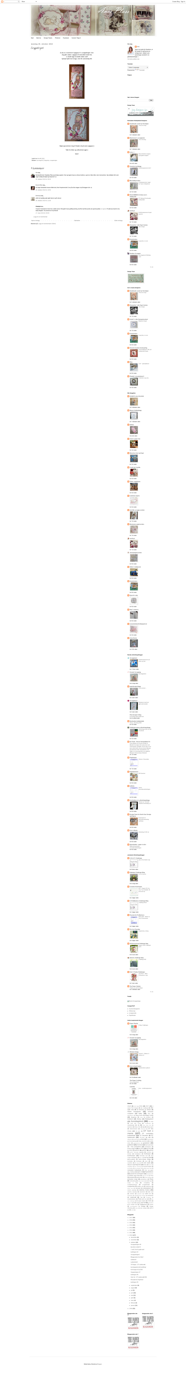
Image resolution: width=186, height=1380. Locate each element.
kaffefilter (149, 1152)
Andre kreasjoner (134, 1111)
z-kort (132, 1210)
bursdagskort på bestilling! (138, 1267)
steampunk (150, 1195)
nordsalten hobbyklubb (134, 1170)
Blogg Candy (149, 1115)
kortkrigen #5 (134, 1282)
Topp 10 (129, 1202)
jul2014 (137, 1150)
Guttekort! (133, 1259)
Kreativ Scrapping (135, 672)
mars (132, 1300)
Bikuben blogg (134, 1052)
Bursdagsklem (142, 673)
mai (132, 1295)
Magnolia (46, 160)
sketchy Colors (144, 1190)
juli (132, 1290)
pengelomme (150, 1173)
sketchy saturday (132, 1191)
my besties (130, 1168)
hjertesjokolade (149, 1144)
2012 (131, 1230)
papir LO (139, 1172)
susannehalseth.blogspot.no (138, 624)
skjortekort (142, 1191)
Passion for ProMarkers (137, 915)
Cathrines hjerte (135, 496)
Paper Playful (134, 1023)
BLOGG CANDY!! (136, 1247)
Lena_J (132, 152)
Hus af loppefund (134, 1082)
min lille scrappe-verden (137, 510)
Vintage (143, 1206)
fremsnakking (132, 1141)
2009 (131, 1308)
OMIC (146, 1170)
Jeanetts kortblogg (135, 166)
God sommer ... (143, 688)
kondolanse (138, 1154)
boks (141, 1117)
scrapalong (147, 1182)
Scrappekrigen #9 (136, 1244)
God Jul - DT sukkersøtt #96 (139, 1277)
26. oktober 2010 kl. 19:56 (43, 190)
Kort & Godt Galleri (135, 1066)
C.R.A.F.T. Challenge (136, 858)
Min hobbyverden (135, 180)
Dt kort (138, 1131)
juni (132, 1293)
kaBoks (132, 786)
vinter (136, 1208)
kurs (146, 1161)
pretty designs (148, 1177)
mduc (145, 1164)
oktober (133, 1242)
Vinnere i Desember (144, 759)
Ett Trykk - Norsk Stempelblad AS (140, 741)
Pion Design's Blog (135, 715)
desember (134, 1237)
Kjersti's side (134, 595)
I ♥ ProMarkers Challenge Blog (139, 901)
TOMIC (149, 1200)
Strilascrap (132, 1011)
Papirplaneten (134, 771)
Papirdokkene (149, 1172)
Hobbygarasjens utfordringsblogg (140, 727)
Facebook (66, 38)
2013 (131, 1227)
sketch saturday (131, 1190)
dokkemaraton (133, 1128)
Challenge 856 (142, 959)
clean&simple (130, 1125)
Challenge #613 (143, 902)
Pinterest (57, 38)
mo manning (138, 1166)
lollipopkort (130, 1164)
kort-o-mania (131, 1159)
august (133, 1288)
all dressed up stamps (144, 1109)
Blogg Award (139, 1115)
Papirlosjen (133, 757)
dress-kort (143, 1128)
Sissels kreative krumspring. (138, 348)
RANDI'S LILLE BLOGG (137, 396)
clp (138, 1125)
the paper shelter (140, 1200)
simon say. (130, 1188)
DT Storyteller (144, 1135)
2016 (140, 1106)
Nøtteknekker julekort (144, 1067)
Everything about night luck (137, 716)
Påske (151, 1179)
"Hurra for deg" (142, 125)
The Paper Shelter (135, 986)
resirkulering (132, 1181)
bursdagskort (40, 160)
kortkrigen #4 (134, 1252)
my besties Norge (139, 1168)
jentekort (129, 1148)
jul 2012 (149, 1148)
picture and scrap (134, 1175)
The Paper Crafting (135, 1080)
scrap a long (132, 1182)
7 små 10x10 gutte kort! (137, 1249)
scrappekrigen (53, 160)
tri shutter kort (133, 1204)
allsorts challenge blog (136, 958)
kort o (140, 1157)
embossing (136, 1139)
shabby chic (140, 1186)
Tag (141, 1197)
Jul (135, 1148)
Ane (138, 46)
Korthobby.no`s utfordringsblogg (140, 800)
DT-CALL (142, 1137)
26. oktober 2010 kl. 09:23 (43, 179)
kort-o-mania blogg (145, 1159)
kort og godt (147, 1157)
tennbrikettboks (131, 1199)
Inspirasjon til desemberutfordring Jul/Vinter (144, 819)
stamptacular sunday (140, 1195)
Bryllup (139, 1119)
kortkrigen (139, 1161)
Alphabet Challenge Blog (137, 872)
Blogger (99, 1364)
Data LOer (137, 1127)
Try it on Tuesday (135, 929)
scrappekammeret (132, 1184)
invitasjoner (148, 1146)
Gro (37, 172)
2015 (135, 1106)
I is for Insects (142, 874)
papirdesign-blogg (135, 686)
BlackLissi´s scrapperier (137, 138)
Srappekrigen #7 (135, 1272)
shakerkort (148, 1186)
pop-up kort (145, 1175)
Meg (131, 362)
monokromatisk (147, 1166)
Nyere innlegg (35, 220)
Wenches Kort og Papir (137, 453)
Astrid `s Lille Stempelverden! (139, 319)
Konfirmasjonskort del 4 (145, 168)
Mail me (38, 38)
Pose (152, 1175)
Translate (142, 70)
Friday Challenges (143, 1025)
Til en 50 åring (142, 139)
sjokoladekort (147, 1188)
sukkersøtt (133, 1197)
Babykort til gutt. (143, 321)
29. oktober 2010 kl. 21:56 (43, 200)
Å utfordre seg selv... (144, 378)
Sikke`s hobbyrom (135, 567)
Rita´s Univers (134, 609)
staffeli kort (148, 1193)
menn (150, 1164)
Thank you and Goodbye (136, 988)
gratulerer (146, 1143)
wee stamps (143, 1208)
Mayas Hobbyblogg (135, 410)
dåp (149, 1137)
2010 (131, 1235)
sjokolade (138, 1188)
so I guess (103, 209)
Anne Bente (133, 638)
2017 (147, 1106)
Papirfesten (132, 1015)
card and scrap (135, 1123)
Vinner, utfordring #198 (135, 722)
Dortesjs (38, 195)
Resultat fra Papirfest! (137, 1279)
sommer (132, 1193)
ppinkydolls (139, 1177)
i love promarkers (135, 1146)
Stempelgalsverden (136, 552)
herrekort (139, 1145)
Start (32, 38)
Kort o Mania (133, 830)
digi (143, 1127)
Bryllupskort (149, 1119)
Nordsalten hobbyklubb (137, 721)
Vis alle (151, 267)
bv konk (151, 1121)
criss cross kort (147, 1125)
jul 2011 (141, 1148)
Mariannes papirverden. (137, 524)
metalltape (130, 1166)
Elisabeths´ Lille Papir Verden (139, 225)
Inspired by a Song (143, 931)
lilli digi (137, 1163)
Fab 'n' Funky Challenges (137, 972)
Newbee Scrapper (135, 253)
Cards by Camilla (135, 467)
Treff (144, 1202)
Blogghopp (133, 1117)
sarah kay (148, 1181)
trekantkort (150, 1202)
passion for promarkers (137, 1173)
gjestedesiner (136, 1143)
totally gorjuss (137, 1202)
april (132, 1298)
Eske (142, 1139)
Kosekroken (133, 239)
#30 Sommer (142, 773)
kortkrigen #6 (134, 1274)
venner (151, 1204)
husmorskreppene (134, 1009)
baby (140, 1113)
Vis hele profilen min (133, 59)
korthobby (130, 1161)
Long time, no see (143, 241)
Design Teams (48, 38)
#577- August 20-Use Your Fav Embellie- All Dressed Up (144, 890)
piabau (132, 424)
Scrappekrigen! (135, 1254)
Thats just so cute (143, 1199)
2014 (131, 1225)
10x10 (129, 1106)
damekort (129, 1127)
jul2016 (151, 1150)
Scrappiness (133, 700)
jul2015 (144, 1150)
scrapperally (132, 1013)
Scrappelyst (133, 658)
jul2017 (131, 1152)
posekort (131, 1177)
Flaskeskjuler (150, 1139)
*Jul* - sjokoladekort (144, 363)
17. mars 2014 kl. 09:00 (42, 213)
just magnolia (140, 1152)
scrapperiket (131, 1186)
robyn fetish (141, 1181)
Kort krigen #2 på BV (137, 1269)
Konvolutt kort (144, 1155)
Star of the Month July (144, 859)
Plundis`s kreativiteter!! (137, 376)
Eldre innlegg (118, 220)
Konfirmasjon (131, 1155)
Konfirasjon (147, 1154)
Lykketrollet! (134, 1262)
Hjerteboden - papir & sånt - (138, 844)
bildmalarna (130, 1115)
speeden (139, 1193)
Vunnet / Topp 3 (76, 38)
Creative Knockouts (136, 886)
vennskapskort (133, 1206)
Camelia (132, 1086)
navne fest (149, 1168)
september (134, 1285)
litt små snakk (145, 1163)
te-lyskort (148, 1197)
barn (149, 1113)
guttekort (130, 1145)
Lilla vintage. (142, 226)
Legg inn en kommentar (40, 217)
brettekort (130, 1119)
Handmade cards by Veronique (139, 124)
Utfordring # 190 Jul (144, 832)
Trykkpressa (143, 1204)
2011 (131, 1232)
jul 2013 (129, 1150)
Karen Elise (39, 185)
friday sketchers (143, 1141)
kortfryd (132, 211)
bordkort (148, 1117)
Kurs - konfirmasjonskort (145, 1088)
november (134, 1240)
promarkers (144, 1179)
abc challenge (144, 1108)
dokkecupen (150, 1127)
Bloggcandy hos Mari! (137, 1257)
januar (133, 1305)
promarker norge (132, 1179)
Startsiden (77, 220)
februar (133, 1303)
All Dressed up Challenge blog (139, 943)
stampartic (130, 1195)
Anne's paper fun (135, 439)
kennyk (129, 1154)
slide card (150, 1191)
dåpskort (129, 1139)
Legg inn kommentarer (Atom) (47, 223)
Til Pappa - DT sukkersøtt (138, 1264)
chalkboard (148, 1123)
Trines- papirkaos (135, 481)
